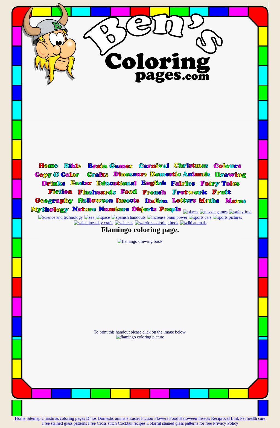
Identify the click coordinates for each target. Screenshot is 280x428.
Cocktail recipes (132, 423)
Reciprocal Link (225, 418)
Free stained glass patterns (64, 423)
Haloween (188, 418)
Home (21, 418)
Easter (135, 418)
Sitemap (34, 418)
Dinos (92, 418)
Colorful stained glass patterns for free (180, 423)
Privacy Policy (225, 423)
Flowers (161, 418)
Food (174, 418)
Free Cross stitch (103, 423)
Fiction (147, 418)
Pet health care (252, 418)
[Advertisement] (140, 123)
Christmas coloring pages (64, 418)
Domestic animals (113, 418)
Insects (204, 418)
